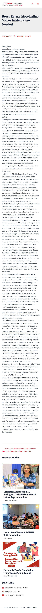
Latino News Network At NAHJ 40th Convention (19, 534)
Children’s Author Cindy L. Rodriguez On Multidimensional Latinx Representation (20, 494)
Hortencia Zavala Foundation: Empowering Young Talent (19, 571)
